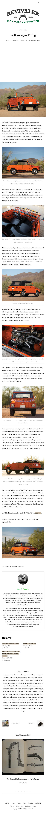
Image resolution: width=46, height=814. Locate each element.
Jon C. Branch (13, 40)
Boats (13, 803)
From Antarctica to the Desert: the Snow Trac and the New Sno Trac (11, 654)
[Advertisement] (23, 63)
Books (19, 803)
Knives (12, 806)
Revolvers (27, 806)
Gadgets (31, 803)
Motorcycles (19, 806)
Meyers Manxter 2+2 (29, 643)
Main (25, 30)
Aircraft (7, 803)
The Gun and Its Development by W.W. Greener (23, 779)
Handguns (38, 803)
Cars (21, 30)
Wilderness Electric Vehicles (10, 643)
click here (38, 513)
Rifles (34, 806)
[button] (16, 792)
